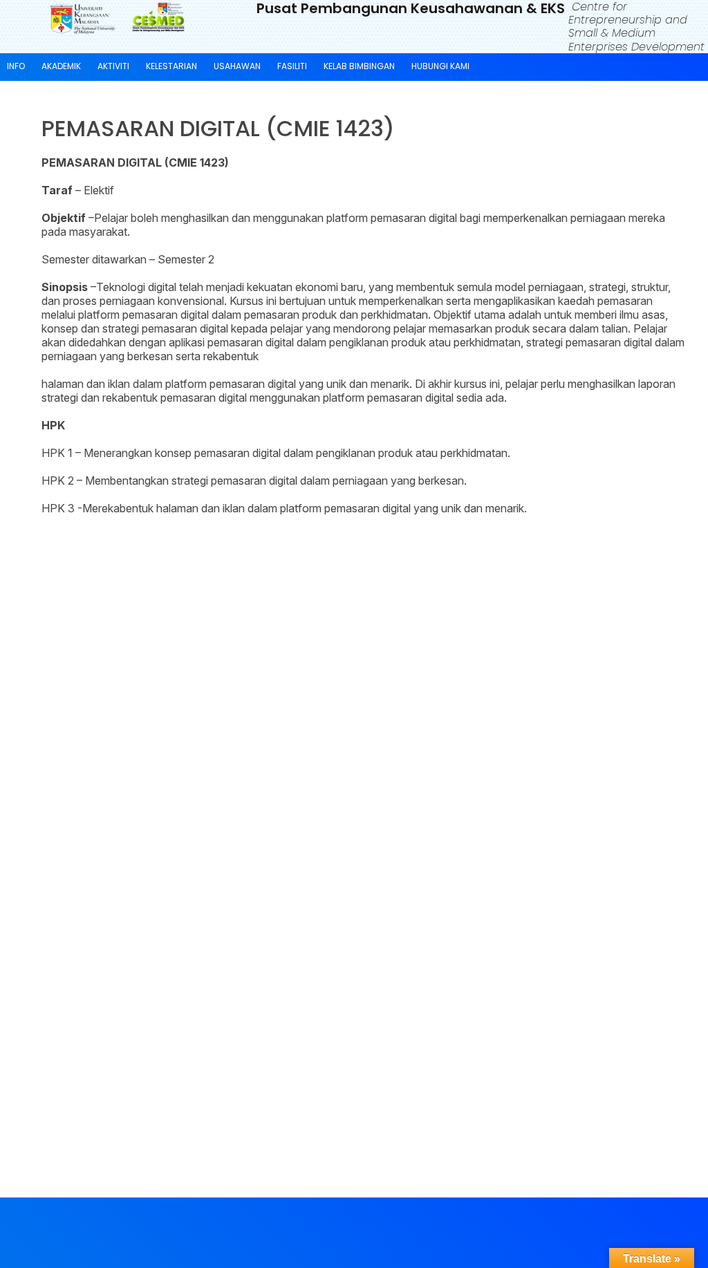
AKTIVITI (113, 66)
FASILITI (292, 66)
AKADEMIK (61, 66)
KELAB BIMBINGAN (359, 66)
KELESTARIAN (171, 66)
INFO (16, 66)
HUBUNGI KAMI (440, 66)
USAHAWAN (237, 66)
